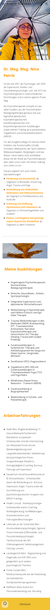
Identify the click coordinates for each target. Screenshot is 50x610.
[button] (3, 4)
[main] (25, 71)
